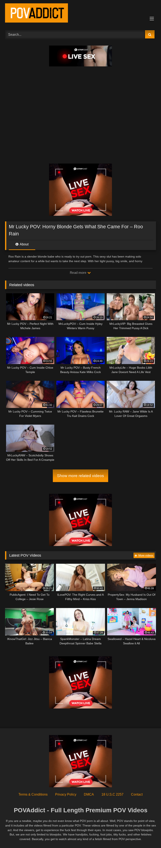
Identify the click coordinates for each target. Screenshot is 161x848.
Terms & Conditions (33, 794)
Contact (137, 794)
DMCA (89, 794)
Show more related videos (80, 476)
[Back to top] (148, 835)
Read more (78, 272)
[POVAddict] (80, 13)
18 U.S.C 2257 (112, 794)
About (24, 244)
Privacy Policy (65, 794)
